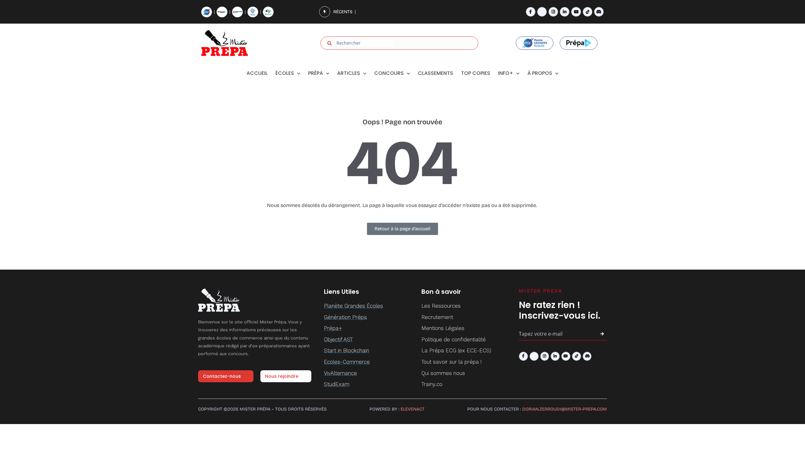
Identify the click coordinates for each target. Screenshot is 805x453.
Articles (348, 73)
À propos (539, 73)
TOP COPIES (475, 73)
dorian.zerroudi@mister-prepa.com (564, 409)
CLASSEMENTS (435, 73)
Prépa (315, 73)
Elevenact (413, 409)
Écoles (284, 73)
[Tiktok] (587, 12)
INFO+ (505, 73)
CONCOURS (389, 73)
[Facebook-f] (531, 12)
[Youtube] (576, 12)
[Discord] (599, 12)
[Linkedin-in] (564, 12)
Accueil (257, 73)
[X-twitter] (542, 12)
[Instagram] (553, 12)
